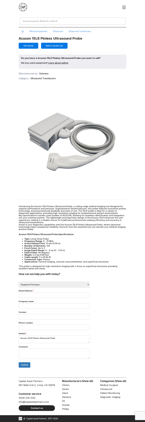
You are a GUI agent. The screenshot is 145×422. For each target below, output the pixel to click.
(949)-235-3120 (27, 397)
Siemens (43, 73)
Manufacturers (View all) (77, 381)
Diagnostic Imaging (110, 397)
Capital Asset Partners (36, 418)
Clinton (66, 385)
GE (63, 401)
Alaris (65, 393)
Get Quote (28, 45)
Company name (26, 301)
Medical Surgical (109, 385)
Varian (65, 389)
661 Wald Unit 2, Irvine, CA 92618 (37, 385)
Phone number (26, 323)
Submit (24, 365)
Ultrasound (58, 31)
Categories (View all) (113, 381)
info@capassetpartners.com (34, 401)
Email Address (26, 291)
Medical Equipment (38, 31)
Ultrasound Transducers (80, 31)
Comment (23, 347)
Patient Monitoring (110, 393)
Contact (22, 312)
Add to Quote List (54, 45)
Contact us (37, 408)
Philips (65, 409)
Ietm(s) (23, 333)
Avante (66, 405)
